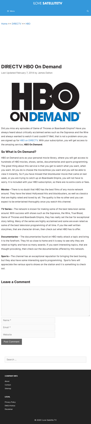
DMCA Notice (10, 406)
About (7, 381)
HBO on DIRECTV (29, 140)
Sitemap (8, 388)
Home (4, 23)
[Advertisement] (45, 45)
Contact (8, 385)
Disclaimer (9, 409)
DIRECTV (16, 23)
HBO (28, 23)
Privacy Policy (10, 402)
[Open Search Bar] (87, 11)
